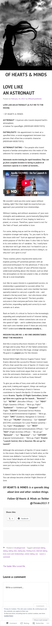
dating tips (22, 551)
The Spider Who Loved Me (14, 566)
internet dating (41, 551)
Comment (40, 606)
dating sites (12, 551)
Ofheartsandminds (35, 99)
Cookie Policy (8, 616)
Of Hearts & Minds (26, 74)
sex (36, 554)
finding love (30, 551)
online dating (30, 554)
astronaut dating (39, 548)
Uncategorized (19, 548)
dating (5, 551)
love (4, 554)
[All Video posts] (4, 547)
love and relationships (15, 554)
